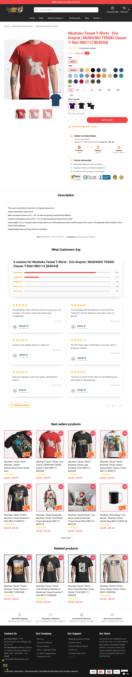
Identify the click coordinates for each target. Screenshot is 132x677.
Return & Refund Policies (78, 646)
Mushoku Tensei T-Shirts (47, 26)
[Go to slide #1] (20, 114)
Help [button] (127, 674)
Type (70, 57)
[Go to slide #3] (47, 114)
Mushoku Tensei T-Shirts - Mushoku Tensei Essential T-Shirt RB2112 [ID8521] (17, 518)
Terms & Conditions (44, 643)
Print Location (74, 99)
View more (66, 538)
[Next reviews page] (120, 405)
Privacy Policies (43, 646)
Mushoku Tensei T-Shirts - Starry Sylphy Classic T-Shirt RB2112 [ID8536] (113, 589)
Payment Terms (74, 643)
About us (40, 639)
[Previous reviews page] (108, 405)
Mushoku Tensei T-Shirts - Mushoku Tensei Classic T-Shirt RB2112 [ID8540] (16, 589)
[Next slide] (60, 69)
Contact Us (72, 650)
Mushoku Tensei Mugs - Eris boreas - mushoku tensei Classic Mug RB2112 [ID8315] (113, 518)
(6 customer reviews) (87, 48)
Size (70, 86)
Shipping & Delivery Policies (79, 639)
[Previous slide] (8, 69)
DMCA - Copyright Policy (46, 650)
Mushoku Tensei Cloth (23, 26)
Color (70, 66)
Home (7, 26)
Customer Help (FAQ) (76, 653)
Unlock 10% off (5, 665)
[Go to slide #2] (34, 114)
